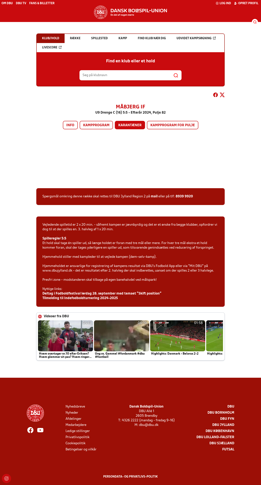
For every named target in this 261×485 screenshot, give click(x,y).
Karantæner (130, 125)
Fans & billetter (41, 3)
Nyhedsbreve (75, 406)
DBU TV (21, 3)
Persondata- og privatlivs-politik (130, 476)
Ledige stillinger (78, 431)
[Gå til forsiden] (130, 12)
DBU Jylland (223, 425)
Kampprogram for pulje (172, 125)
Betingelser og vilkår (81, 449)
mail (154, 196)
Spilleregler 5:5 (54, 238)
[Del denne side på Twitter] (222, 96)
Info (70, 125)
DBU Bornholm (221, 412)
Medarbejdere (76, 425)
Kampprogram (96, 125)
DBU (230, 406)
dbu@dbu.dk (148, 425)
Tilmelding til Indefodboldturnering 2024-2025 (80, 298)
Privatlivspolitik (77, 437)
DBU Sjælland (221, 443)
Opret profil (248, 3)
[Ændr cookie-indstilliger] (6, 478)
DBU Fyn (227, 419)
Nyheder (72, 412)
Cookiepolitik (75, 443)
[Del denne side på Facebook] (215, 96)
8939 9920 (184, 196)
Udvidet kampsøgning (194, 38)
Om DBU (7, 3)
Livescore (49, 47)
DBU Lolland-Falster (215, 437)
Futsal (228, 449)
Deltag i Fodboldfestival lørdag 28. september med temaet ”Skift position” (101, 293)
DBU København (220, 431)
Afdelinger (73, 419)
